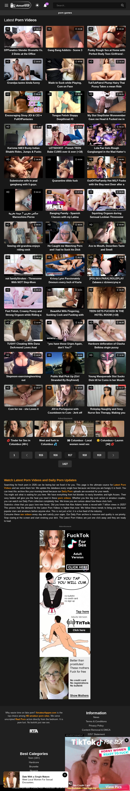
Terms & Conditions (96, 721)
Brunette (33, 766)
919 (99, 455)
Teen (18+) (34, 758)
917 (70, 455)
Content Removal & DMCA (96, 729)
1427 (65, 463)
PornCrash (50, 788)
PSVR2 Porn (37, 788)
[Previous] (26, 455)
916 (55, 455)
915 (41, 455)
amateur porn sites (39, 716)
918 (85, 455)
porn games (65, 12)
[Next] (113, 455)
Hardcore (34, 762)
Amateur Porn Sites (21, 788)
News (96, 717)
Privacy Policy (96, 725)
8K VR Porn (62, 788)
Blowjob (34, 770)
